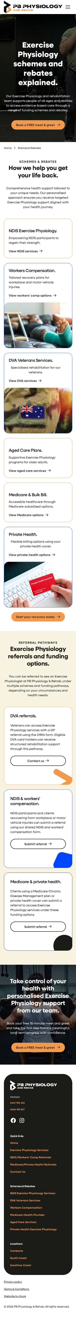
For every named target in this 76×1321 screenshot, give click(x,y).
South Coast (18, 1258)
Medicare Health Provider (27, 1215)
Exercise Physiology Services (29, 1150)
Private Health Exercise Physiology (33, 1229)
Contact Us (17, 1171)
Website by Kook (15, 1296)
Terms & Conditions (16, 1289)
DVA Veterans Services (25, 1200)
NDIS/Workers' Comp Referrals (30, 1157)
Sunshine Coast (20, 1265)
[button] (68, 7)
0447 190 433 (17, 1102)
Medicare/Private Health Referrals (33, 1164)
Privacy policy (13, 1282)
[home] (33, 7)
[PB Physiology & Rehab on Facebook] (13, 1120)
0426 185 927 (17, 1109)
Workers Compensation (26, 1207)
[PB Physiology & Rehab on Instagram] (22, 1120)
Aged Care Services (23, 1222)
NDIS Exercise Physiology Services (32, 1193)
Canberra (16, 1251)
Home (7, 147)
